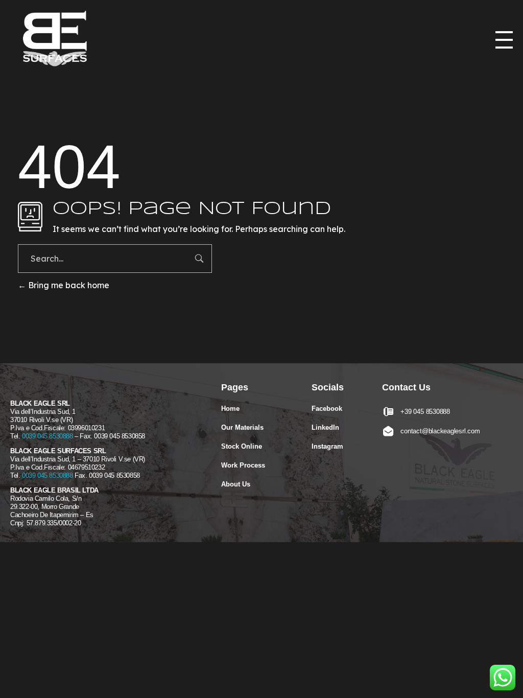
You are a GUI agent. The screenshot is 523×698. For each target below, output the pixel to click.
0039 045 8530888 (47, 436)
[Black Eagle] (59, 40)
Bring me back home (67, 285)
